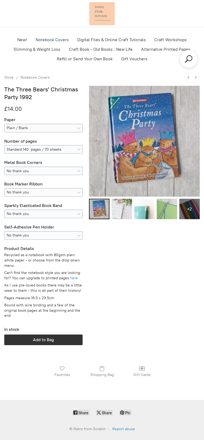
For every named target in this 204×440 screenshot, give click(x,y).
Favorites (62, 375)
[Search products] (188, 59)
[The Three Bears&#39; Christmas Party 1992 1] (122, 209)
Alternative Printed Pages (165, 49)
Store (9, 77)
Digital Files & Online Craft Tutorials (111, 39)
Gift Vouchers (134, 58)
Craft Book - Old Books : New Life (101, 49)
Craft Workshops (170, 39)
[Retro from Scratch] (102, 13)
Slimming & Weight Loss (37, 49)
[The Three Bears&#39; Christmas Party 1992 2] (144, 209)
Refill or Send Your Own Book (85, 58)
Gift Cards (142, 375)
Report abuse (123, 429)
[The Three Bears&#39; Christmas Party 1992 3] (167, 209)
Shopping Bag (102, 375)
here (74, 278)
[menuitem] (188, 77)
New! (22, 39)
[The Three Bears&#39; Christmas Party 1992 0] (99, 209)
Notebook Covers (52, 39)
